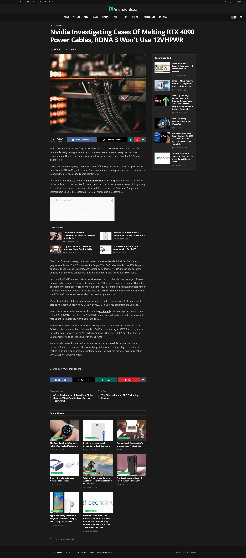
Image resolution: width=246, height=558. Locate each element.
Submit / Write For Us (46, 2)
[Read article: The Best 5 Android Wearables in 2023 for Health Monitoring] (55, 236)
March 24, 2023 (120, 252)
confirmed (104, 311)
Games (95, 17)
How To (134, 17)
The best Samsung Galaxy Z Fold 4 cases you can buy (129, 480)
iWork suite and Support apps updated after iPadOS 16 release (182, 67)
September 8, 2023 (71, 241)
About (10, 2)
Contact (22, 2)
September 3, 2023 (121, 239)
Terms (35, 2)
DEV (125, 17)
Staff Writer (57, 49)
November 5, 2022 (57, 525)
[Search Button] (241, 17)
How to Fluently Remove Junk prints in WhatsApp (182, 121)
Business (163, 17)
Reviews (105, 17)
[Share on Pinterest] (137, 139)
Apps (86, 17)
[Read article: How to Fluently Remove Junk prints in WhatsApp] (162, 123)
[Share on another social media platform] (143, 139)
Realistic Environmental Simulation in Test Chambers (78, 211)
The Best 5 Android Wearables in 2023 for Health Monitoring (82, 207)
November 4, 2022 (91, 531)
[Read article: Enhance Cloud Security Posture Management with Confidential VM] (162, 85)
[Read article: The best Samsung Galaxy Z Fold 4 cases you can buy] (131, 464)
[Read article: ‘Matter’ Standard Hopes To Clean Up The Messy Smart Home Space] (162, 158)
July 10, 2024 (177, 128)
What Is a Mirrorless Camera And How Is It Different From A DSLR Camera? (97, 481)
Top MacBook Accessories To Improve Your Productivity (80, 214)
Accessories (149, 17)
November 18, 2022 (91, 487)
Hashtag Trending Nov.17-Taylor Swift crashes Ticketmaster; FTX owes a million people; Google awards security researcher (182, 102)
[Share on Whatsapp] (131, 139)
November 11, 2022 (125, 485)
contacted (97, 184)
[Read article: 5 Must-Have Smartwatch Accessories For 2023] (105, 249)
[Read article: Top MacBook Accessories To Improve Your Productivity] (55, 249)
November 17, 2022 (180, 113)
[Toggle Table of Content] (109, 200)
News (66, 17)
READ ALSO (58, 204)
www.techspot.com (71, 368)
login (58, 539)
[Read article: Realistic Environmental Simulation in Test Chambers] (105, 236)
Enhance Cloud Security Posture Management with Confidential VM (182, 84)
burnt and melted (95, 180)
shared (71, 180)
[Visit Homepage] (122, 8)
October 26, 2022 (179, 75)
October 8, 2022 (179, 165)
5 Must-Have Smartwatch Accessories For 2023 (75, 218)
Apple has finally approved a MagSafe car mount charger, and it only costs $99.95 (63, 518)
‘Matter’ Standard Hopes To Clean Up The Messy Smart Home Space (182, 157)
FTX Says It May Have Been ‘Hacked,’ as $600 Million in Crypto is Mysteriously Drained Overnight (182, 139)
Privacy (16, 2)
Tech (116, 17)
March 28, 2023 (70, 252)
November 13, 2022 (180, 148)
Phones (76, 17)
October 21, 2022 (179, 90)
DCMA (29, 2)
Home (4, 2)
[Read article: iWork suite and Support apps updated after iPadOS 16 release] (162, 67)
